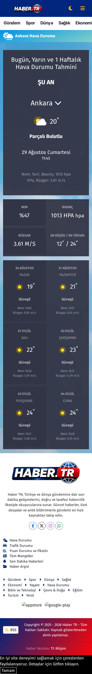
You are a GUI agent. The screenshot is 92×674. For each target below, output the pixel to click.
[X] (42, 526)
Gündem (12, 22)
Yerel (30, 595)
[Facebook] (33, 526)
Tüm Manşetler (21, 556)
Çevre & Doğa (54, 590)
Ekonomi (15, 585)
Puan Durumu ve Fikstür (29, 551)
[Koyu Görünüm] (70, 9)
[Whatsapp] (59, 526)
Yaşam (34, 585)
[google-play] (57, 605)
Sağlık (64, 22)
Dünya (46, 22)
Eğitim (78, 590)
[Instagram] (50, 526)
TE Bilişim (58, 648)
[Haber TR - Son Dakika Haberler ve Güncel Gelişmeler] (27, 8)
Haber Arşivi (19, 566)
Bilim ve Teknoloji (22, 590)
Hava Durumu (21, 540)
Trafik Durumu (21, 546)
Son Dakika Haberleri (26, 561)
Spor (30, 22)
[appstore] (32, 605)
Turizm (13, 595)
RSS (12, 630)
